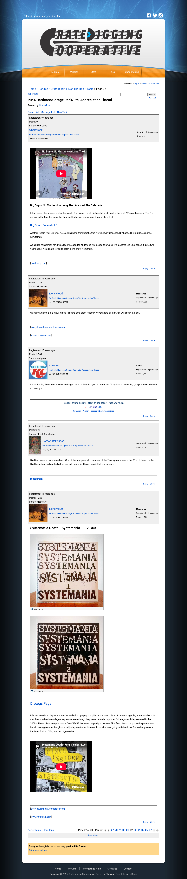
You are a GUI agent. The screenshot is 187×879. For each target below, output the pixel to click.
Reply (145, 268)
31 (127, 830)
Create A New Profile (150, 83)
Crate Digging (132, 72)
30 (123, 830)
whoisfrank (36, 129)
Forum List (33, 112)
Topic (90, 88)
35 (142, 830)
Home (32, 88)
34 (139, 830)
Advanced (152, 98)
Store (93, 72)
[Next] (154, 830)
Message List (48, 112)
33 (135, 830)
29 (120, 830)
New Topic (62, 112)
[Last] (157, 830)
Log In (136, 83)
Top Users (33, 93)
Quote (152, 268)
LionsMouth (45, 105)
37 (150, 830)
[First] (105, 830)
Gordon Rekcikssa (53, 440)
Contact (128, 868)
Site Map (112, 868)
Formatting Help (92, 868)
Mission (74, 72)
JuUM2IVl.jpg (38, 609)
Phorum (110, 874)
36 (146, 830)
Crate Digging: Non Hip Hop (67, 88)
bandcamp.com (38, 263)
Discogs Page (41, 704)
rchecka (54, 365)
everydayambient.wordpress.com (48, 327)
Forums (55, 72)
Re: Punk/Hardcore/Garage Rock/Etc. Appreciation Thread (54, 134)
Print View (93, 835)
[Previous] (109, 830)
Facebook (94, 411)
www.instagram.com (41, 335)
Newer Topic (34, 830)
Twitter (86, 411)
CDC (100, 407)
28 (116, 830)
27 (112, 830)
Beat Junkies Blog (106, 411)
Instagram (77, 411)
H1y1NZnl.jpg (38, 691)
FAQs (112, 72)
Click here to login (38, 850)
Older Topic (48, 830)
